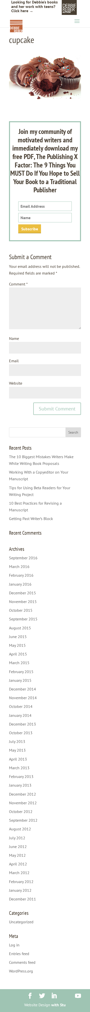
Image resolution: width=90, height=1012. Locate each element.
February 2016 (21, 575)
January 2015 (20, 680)
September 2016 (23, 557)
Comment (18, 284)
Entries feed (19, 953)
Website (15, 383)
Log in (14, 944)
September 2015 (23, 618)
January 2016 (20, 584)
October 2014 (20, 706)
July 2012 (17, 837)
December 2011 (22, 898)
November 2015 (23, 601)
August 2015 (20, 627)
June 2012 (18, 846)
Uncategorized (21, 921)
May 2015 (17, 645)
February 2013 (21, 776)
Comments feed (22, 962)
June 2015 (18, 636)
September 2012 (23, 820)
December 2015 (22, 592)
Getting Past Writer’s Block (31, 518)
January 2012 (20, 890)
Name (14, 338)
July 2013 (17, 741)
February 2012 (21, 881)
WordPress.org (21, 971)
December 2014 (22, 689)
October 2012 (20, 811)
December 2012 (22, 794)
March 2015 (19, 662)
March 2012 (19, 872)
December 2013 (22, 724)
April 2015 (18, 653)
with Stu (58, 1004)
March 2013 (19, 767)
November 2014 (23, 697)
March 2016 (19, 566)
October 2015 (20, 610)
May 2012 (17, 855)
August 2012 (20, 828)
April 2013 (18, 759)
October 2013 (20, 732)
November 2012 (23, 802)
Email (14, 360)
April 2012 (18, 863)
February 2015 (21, 671)
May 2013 (17, 750)
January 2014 (20, 715)
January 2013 (20, 785)
